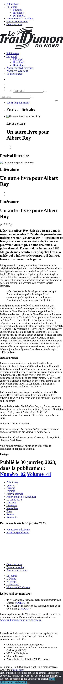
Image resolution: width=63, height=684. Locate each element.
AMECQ (20, 602)
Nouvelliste (12, 508)
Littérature (11, 505)
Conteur (10, 485)
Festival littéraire (14, 493)
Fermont (10, 490)
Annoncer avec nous (16, 570)
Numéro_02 (13, 474)
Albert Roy (12, 482)
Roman (10, 514)
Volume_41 (39, 474)
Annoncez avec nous (17, 21)
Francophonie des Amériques (21, 496)
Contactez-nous (14, 24)
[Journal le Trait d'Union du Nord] (31, 47)
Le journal (11, 7)
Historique (18, 12)
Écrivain (10, 488)
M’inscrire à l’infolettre (18, 587)
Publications (12, 4)
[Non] (28, 683)
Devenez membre (15, 567)
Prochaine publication (17, 532)
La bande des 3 (14, 499)
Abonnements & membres (19, 18)
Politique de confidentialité (13, 682)
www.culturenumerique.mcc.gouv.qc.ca (21, 620)
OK (51, 679)
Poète (9, 511)
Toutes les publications (18, 102)
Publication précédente (18, 529)
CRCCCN (24, 608)
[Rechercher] (44, 91)
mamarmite (18, 669)
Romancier (12, 517)
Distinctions (19, 15)
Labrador (11, 502)
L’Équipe (17, 9)
